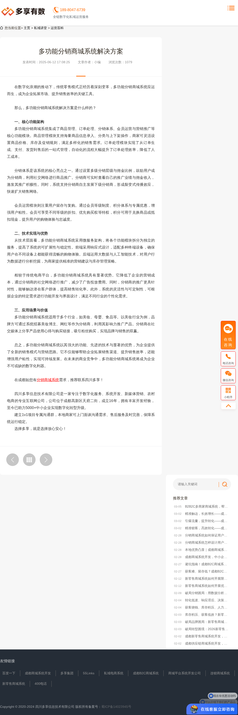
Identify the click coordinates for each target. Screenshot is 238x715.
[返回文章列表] (29, 459)
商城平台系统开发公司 (184, 673)
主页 (27, 28)
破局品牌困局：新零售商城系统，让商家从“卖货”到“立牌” (202, 622)
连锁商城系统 (220, 673)
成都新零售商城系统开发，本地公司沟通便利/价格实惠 (202, 636)
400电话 (41, 683)
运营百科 (57, 28)
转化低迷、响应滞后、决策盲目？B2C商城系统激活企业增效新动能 (202, 600)
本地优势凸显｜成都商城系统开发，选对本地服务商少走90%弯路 (202, 550)
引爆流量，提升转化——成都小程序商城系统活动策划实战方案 (202, 521)
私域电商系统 (113, 673)
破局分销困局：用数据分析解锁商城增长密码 (202, 593)
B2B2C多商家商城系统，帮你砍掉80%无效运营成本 (202, 506)
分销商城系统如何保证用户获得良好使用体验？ (202, 535)
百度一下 (8, 673)
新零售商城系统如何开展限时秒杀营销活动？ (202, 578)
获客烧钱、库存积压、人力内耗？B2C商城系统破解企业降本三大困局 (202, 607)
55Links (88, 673)
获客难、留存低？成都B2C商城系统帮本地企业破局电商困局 (202, 571)
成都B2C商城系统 (146, 673)
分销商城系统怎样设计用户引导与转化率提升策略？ (202, 542)
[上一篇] (12, 459)
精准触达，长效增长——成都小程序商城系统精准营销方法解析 (202, 513)
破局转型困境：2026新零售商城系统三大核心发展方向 (202, 629)
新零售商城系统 (13, 683)
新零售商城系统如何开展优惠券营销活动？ (202, 586)
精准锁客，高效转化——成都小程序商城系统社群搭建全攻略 (202, 528)
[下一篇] (46, 459)
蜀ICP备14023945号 (116, 706)
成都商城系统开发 (38, 673)
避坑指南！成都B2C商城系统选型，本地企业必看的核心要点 (202, 564)
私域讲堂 (40, 28)
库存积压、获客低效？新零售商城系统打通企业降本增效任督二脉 (202, 614)
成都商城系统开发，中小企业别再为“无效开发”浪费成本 (202, 557)
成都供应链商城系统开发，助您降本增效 (202, 643)
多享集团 (66, 673)
